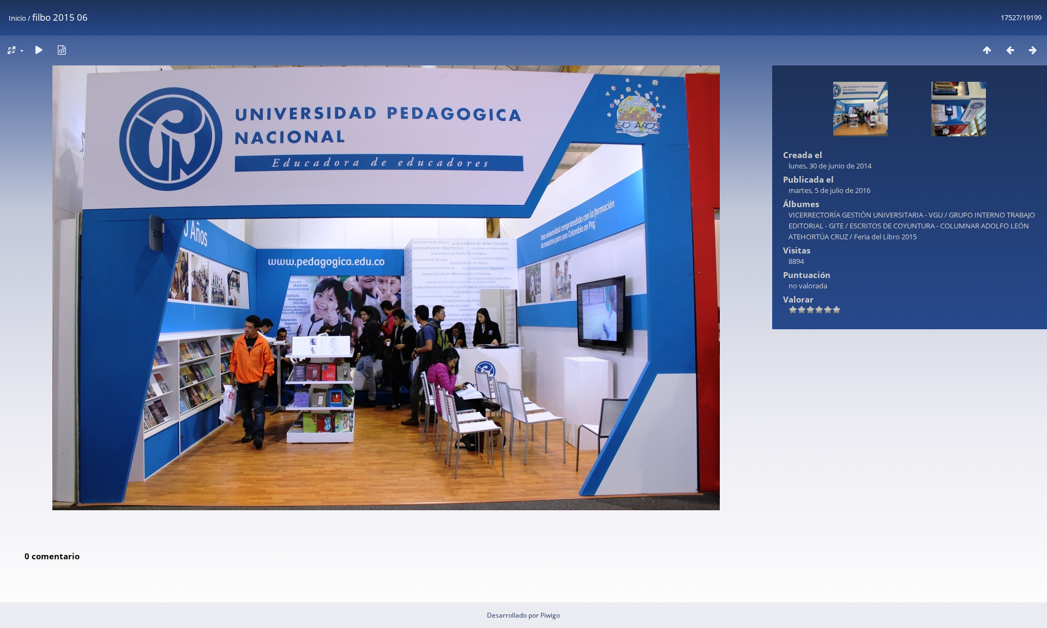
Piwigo (550, 615)
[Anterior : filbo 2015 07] (1009, 50)
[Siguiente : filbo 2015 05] (1032, 50)
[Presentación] (38, 50)
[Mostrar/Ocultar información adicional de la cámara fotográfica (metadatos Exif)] (61, 50)
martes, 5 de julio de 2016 (829, 190)
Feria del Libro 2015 (885, 236)
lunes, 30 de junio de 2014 (830, 166)
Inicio (17, 18)
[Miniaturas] (987, 50)
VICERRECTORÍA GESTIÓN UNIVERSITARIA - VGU (866, 215)
